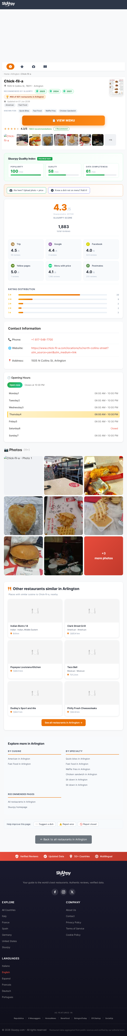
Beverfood (65, 1018)
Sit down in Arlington (76, 779)
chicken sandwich (68, 111)
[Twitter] (72, 892)
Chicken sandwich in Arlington (81, 774)
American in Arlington (19, 758)
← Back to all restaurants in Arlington (63, 839)
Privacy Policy (73, 922)
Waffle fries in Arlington (78, 769)
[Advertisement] (63, 36)
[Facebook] (55, 892)
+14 (110, 140)
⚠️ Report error (66, 824)
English (6, 972)
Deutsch (6, 990)
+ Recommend (61, 129)
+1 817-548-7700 (42, 339)
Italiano (6, 965)
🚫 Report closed (88, 824)
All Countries (8, 910)
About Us (71, 910)
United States (9, 941)
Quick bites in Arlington (78, 758)
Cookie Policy (73, 934)
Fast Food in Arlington (19, 764)
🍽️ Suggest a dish (44, 824)
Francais (6, 984)
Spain (5, 928)
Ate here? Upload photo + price (28, 190)
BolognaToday (80, 1018)
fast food (37, 111)
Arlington (15, 74)
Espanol (6, 978)
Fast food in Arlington (77, 764)
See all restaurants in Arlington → (63, 722)
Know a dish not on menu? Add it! (71, 190)
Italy (4, 916)
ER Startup (96, 1018)
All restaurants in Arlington (22, 801)
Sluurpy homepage (17, 807)
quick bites (24, 111)
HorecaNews (50, 1018)
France (5, 922)
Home (6, 74)
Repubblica (19, 1018)
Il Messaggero (34, 1018)
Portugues (7, 997)
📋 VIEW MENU (63, 120)
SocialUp (109, 1018)
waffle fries (51, 111)
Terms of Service (75, 928)
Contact (70, 916)
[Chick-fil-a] (10, 140)
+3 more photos (104, 556)
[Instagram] (63, 892)
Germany (7, 934)
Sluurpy (6, 947)
